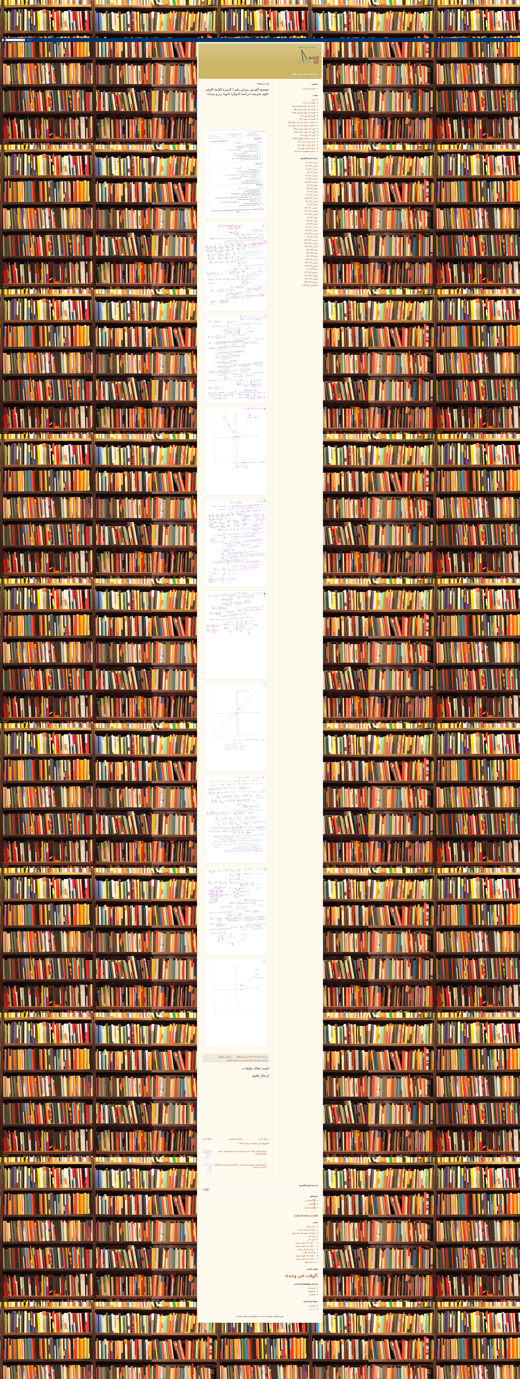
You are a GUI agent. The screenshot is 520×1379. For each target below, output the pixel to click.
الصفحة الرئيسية (235, 1139)
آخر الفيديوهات (309, 1262)
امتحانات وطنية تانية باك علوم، (303, 125)
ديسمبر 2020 (313, 240)
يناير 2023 (314, 172)
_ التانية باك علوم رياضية (305, 1259)
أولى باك (311, 1239)
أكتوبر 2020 (313, 246)
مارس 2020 (313, 262)
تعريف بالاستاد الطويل (235, 1060)
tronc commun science (306, 151)
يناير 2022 (314, 204)
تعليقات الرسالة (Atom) (248, 1143)
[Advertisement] (260, 19)
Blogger (240, 1316)
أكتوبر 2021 (313, 214)
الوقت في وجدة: (301, 1275)
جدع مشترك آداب (308, 141)
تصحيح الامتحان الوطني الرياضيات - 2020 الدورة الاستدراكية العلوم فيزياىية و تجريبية (240, 1165)
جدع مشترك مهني (308, 148)
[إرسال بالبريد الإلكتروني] (230, 1057)
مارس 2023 (313, 165)
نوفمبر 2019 (313, 275)
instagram (311, 1291)
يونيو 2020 (314, 252)
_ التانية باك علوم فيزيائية (305, 1255)
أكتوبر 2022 (313, 178)
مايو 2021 (314, 223)
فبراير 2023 (313, 169)
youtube (312, 1294)
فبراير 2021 (313, 233)
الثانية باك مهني (309, 119)
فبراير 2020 (313, 265)
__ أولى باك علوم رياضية (305, 1246)
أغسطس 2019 (312, 285)
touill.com (309, 1208)
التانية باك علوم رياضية (306, 109)
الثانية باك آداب (309, 116)
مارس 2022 (313, 198)
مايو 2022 (314, 191)
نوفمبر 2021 (313, 211)
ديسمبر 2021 (313, 207)
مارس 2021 (313, 230)
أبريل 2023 (313, 162)
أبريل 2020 (313, 259)
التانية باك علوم (309, 1252)
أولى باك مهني (309, 135)
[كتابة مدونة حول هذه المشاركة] (227, 1057)
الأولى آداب (310, 103)
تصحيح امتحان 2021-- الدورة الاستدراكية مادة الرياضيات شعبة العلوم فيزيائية (242, 1152)
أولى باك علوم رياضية (306, 132)
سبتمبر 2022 (313, 182)
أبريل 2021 (313, 227)
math (311, 1204)
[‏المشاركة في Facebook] (222, 1057)
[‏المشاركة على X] (224, 1057)
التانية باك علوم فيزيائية (306, 112)
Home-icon (311, 1226)
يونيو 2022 (314, 188)
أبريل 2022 (313, 194)
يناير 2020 (314, 269)
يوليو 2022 (314, 185)
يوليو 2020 (314, 249)
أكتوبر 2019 (313, 278)
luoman (263, 1316)
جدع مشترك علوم (308, 145)
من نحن (312, 1309)
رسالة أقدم (207, 1139)
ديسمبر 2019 (313, 272)
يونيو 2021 (314, 220)
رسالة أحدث (263, 1139)
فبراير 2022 (313, 201)
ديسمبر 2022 (313, 175)
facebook (311, 1288)
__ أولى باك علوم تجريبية (305, 1242)
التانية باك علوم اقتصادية (305, 106)
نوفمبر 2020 (313, 243)
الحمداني (309, 1200)
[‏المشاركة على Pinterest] (219, 1057)
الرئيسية (312, 1305)
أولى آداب (311, 1236)
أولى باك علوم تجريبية (252, 1060)
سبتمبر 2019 (313, 282)
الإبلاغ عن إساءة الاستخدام (306, 1215)
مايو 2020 (314, 256)
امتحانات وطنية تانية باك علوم (303, 122)
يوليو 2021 (314, 217)
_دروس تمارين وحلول (306, 1249)
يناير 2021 (314, 236)
